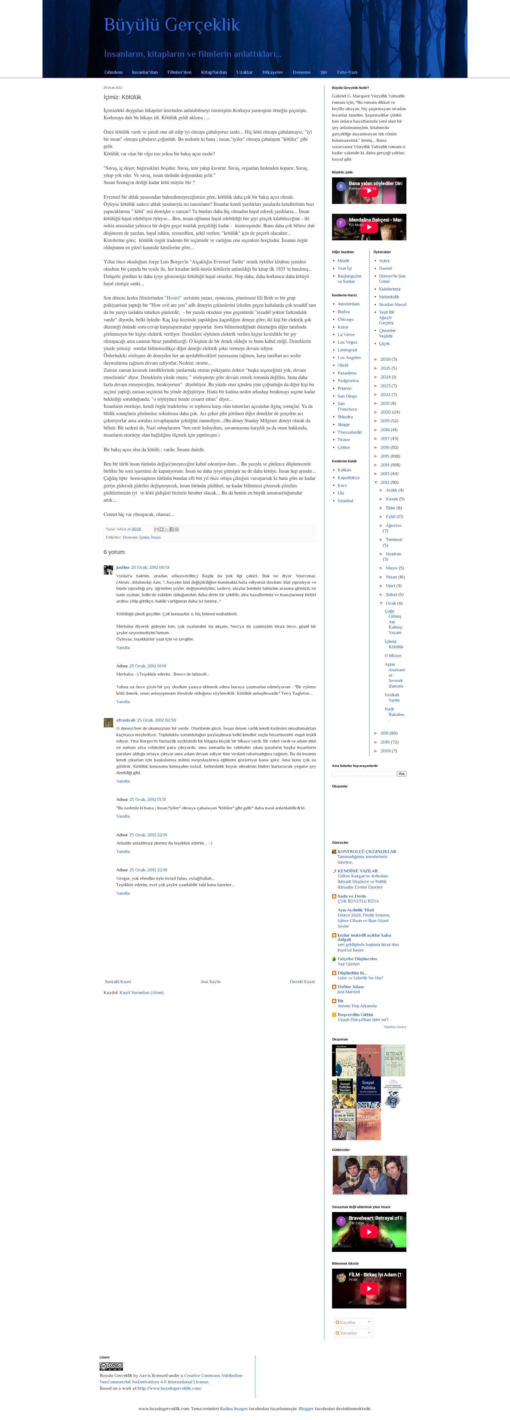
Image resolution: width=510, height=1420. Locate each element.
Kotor (343, 327)
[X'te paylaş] (166, 529)
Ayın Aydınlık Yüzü (356, 909)
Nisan (392, 576)
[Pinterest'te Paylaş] (176, 529)
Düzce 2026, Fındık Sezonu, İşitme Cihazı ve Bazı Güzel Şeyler (364, 920)
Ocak (391, 603)
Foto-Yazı (347, 72)
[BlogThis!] (161, 529)
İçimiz (144, 537)
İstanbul (345, 500)
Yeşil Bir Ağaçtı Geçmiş (386, 318)
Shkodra (345, 416)
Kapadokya (349, 477)
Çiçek (384, 343)
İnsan (156, 537)
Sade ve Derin (352, 896)
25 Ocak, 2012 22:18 (148, 869)
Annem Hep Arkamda (357, 1005)
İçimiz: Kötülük (394, 644)
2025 (386, 368)
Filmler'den (179, 72)
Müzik (343, 260)
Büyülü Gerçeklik (172, 24)
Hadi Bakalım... (395, 714)
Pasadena (347, 373)
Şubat (392, 594)
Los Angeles (349, 357)
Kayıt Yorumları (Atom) (142, 992)
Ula (341, 493)
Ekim (391, 507)
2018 (386, 429)
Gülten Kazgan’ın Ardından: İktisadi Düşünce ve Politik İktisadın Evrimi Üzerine (363, 881)
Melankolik (389, 296)
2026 (386, 359)
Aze (143, 1375)
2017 (385, 438)
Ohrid (343, 365)
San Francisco (347, 406)
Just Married (349, 991)
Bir (341, 1000)
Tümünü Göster (395, 1027)
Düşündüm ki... (352, 972)
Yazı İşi (345, 268)
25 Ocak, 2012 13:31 (147, 799)
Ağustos (394, 525)
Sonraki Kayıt (118, 981)
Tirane (344, 439)
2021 (385, 403)
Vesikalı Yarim (392, 697)
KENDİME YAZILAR (358, 870)
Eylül (391, 516)
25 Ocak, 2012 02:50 (156, 720)
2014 (386, 464)
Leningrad (347, 349)
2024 (386, 376)
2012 (385, 482)
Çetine (344, 447)
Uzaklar (244, 72)
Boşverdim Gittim (355, 1014)
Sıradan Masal (392, 304)
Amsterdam (349, 303)
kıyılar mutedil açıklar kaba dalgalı (364, 937)
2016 (385, 447)
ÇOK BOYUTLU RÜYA (358, 901)
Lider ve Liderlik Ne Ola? (360, 977)
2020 (386, 412)
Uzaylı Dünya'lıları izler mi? (363, 1019)
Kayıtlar (347, 1322)
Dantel (385, 268)
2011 (385, 733)
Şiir (324, 72)
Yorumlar (348, 1333)
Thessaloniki (350, 432)
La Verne (346, 334)
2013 (385, 473)
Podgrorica (348, 380)
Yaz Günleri (349, 963)
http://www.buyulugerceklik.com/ (170, 1388)
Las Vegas (348, 342)
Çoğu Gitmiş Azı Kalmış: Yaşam (394, 621)
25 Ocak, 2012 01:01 (147, 665)
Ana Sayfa (210, 981)
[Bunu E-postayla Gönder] (156, 529)
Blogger (306, 1408)
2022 (386, 394)
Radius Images (234, 1408)
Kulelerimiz (390, 289)
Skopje (344, 424)
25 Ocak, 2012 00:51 (150, 567)
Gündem (113, 72)
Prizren (344, 388)
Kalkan (344, 469)
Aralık (392, 490)
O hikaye (393, 655)
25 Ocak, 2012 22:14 (148, 834)
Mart (391, 585)
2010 (386, 742)
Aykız (384, 260)
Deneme (302, 72)
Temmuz (394, 539)
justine (123, 567)
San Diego (347, 396)
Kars (342, 485)
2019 (385, 420)
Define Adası (351, 986)
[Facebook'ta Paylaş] (171, 529)
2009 (386, 750)
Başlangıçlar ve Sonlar (350, 279)
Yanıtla (123, 647)
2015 (385, 456)
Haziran (393, 553)
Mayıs (392, 567)
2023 (386, 385)
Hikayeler (272, 72)
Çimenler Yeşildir (387, 333)
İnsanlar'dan (145, 72)
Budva (344, 311)
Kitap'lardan (214, 72)
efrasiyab (125, 720)
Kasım (392, 498)
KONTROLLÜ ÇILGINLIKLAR (367, 851)
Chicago (346, 319)
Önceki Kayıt (302, 981)
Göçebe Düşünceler (357, 958)
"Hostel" (173, 297)
